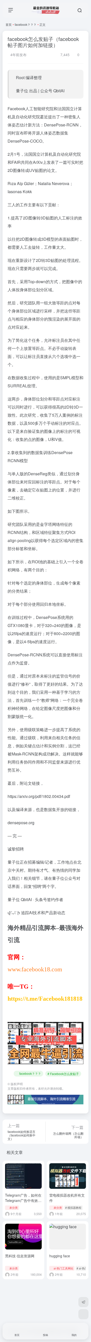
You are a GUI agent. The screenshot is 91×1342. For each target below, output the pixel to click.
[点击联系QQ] (83, 1314)
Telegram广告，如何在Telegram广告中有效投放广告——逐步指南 (23, 1200)
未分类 (13, 1207)
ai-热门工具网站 (63, 1268)
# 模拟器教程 (73, 1207)
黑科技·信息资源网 (19, 1255)
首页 (9, 24)
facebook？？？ (25, 24)
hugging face (59, 1255)
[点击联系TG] (83, 1302)
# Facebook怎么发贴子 (63, 1073)
